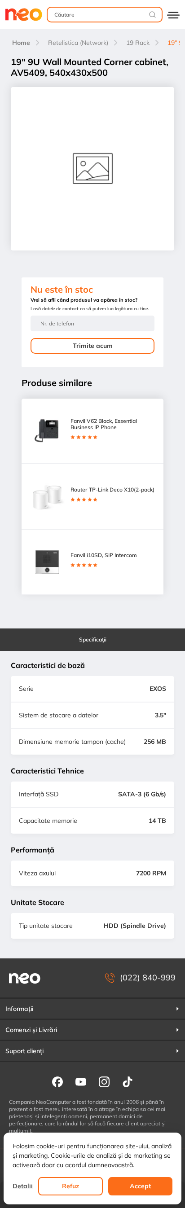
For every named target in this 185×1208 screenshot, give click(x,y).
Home (21, 43)
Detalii (23, 1186)
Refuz (70, 1186)
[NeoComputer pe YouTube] (80, 1081)
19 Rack (138, 43)
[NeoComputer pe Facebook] (57, 1081)
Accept (140, 1186)
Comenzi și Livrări (31, 1030)
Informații (19, 1009)
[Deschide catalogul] (173, 14)
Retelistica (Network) (78, 43)
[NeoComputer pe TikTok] (127, 1081)
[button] (92, 1009)
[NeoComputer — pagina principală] (24, 978)
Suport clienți (24, 1051)
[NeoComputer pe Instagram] (104, 1081)
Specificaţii (92, 639)
